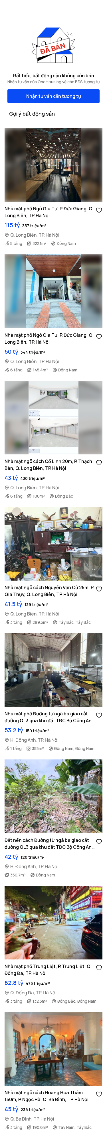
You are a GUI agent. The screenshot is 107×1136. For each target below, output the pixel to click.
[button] (99, 209)
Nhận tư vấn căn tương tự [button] (53, 96)
